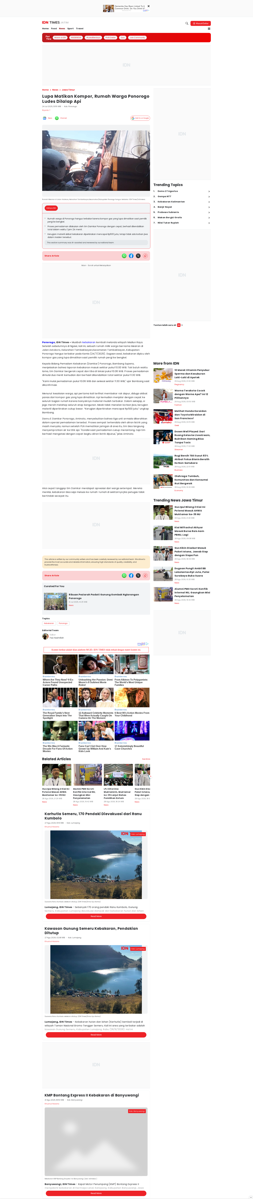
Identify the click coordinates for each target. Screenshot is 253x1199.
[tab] (52, 208)
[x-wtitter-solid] (138, 255)
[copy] (145, 255)
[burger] (209, 28)
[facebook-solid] (131, 255)
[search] (187, 23)
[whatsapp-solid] (124, 255)
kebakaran (88, 342)
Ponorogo (48, 342)
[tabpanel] (96, 231)
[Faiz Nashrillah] (45, 636)
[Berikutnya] (150, 776)
